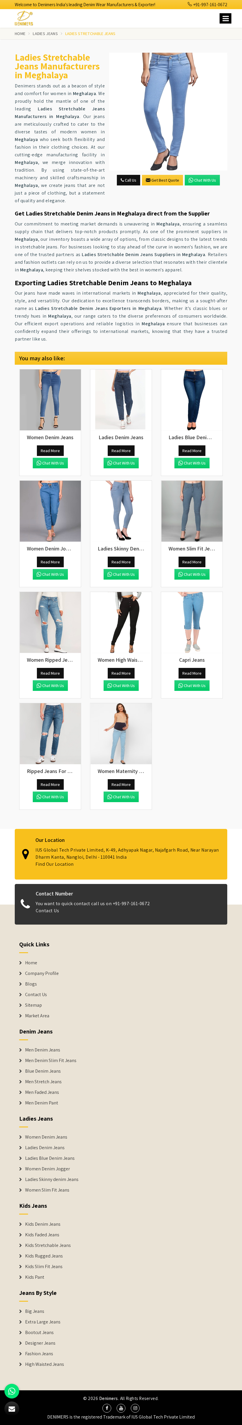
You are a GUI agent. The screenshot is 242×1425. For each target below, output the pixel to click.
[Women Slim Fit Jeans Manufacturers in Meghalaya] (192, 511)
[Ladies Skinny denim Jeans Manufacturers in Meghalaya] (121, 511)
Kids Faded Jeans (42, 1234)
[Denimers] (26, 17)
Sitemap (33, 1005)
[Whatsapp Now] (11, 1391)
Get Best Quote (165, 180)
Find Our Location (54, 864)
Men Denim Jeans (42, 1050)
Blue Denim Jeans (43, 1071)
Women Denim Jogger (47, 1169)
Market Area (37, 1015)
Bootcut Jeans (39, 1332)
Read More (50, 450)
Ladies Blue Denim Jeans (50, 1158)
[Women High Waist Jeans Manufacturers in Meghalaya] (121, 622)
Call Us (130, 180)
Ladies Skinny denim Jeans (52, 1179)
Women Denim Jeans (46, 1137)
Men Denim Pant (41, 1103)
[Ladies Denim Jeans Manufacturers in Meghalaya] (121, 400)
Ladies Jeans (45, 33)
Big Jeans (34, 1311)
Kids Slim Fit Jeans (44, 1266)
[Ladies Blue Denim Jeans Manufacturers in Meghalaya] (192, 400)
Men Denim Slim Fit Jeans (50, 1060)
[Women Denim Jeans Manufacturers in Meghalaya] (50, 400)
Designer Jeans (40, 1343)
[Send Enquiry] (168, 111)
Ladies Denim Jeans (45, 1147)
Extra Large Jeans (42, 1322)
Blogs (31, 984)
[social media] (106, 1408)
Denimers (108, 1398)
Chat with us (205, 180)
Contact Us (47, 911)
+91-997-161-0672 (209, 4)
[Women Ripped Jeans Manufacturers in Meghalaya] (50, 622)
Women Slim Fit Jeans (47, 1190)
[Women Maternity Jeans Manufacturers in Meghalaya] (121, 733)
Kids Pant (34, 1277)
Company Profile (42, 973)
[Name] (225, 18)
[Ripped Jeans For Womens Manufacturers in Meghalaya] (50, 733)
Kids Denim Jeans (42, 1224)
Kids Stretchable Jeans (48, 1245)
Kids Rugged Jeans (44, 1256)
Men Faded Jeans (42, 1092)
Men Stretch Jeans (43, 1081)
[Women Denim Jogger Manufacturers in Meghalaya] (50, 511)
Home (20, 33)
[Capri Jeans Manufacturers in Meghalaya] (192, 622)
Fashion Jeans (39, 1353)
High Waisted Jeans (44, 1364)
